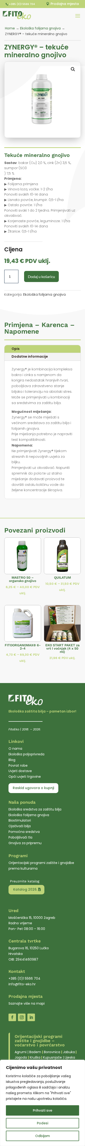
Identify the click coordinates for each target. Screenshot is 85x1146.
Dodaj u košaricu (41, 276)
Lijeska (70, 1057)
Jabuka (69, 1052)
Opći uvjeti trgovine (24, 776)
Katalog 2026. (25, 889)
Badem (35, 1052)
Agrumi (20, 1052)
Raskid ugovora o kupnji (33, 788)
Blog (11, 759)
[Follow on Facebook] (12, 1017)
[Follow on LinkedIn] (31, 1017)
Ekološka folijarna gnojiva (40, 28)
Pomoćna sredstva (24, 831)
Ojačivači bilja (19, 826)
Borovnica (52, 1052)
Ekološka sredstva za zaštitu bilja (34, 809)
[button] (73, 69)
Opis (16, 348)
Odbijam (42, 1136)
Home (10, 28)
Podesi (42, 1123)
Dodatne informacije (30, 356)
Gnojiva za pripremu (25, 843)
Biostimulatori (19, 820)
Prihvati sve (42, 1110)
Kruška (35, 1057)
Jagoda (21, 1057)
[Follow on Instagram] (22, 1017)
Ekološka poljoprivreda (26, 754)
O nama (15, 748)
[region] (42, 1103)
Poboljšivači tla (20, 837)
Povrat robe (18, 765)
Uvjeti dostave (20, 771)
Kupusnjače (52, 1057)
